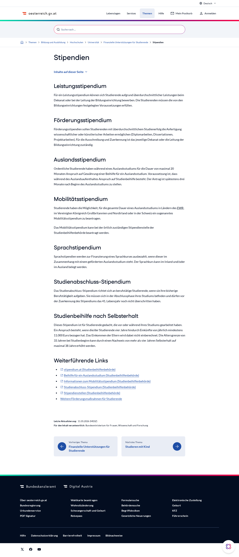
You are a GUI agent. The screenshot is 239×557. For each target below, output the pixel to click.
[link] (86, 446)
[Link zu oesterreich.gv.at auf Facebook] (30, 550)
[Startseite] (22, 42)
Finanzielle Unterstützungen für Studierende (126, 42)
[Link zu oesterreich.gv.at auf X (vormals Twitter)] (22, 550)
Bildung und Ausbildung (53, 42)
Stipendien (158, 42)
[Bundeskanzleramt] (38, 486)
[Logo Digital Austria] (81, 486)
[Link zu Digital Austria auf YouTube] (39, 550)
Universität (93, 42)
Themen (32, 42)
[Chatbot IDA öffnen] (228, 546)
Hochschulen (76, 42)
